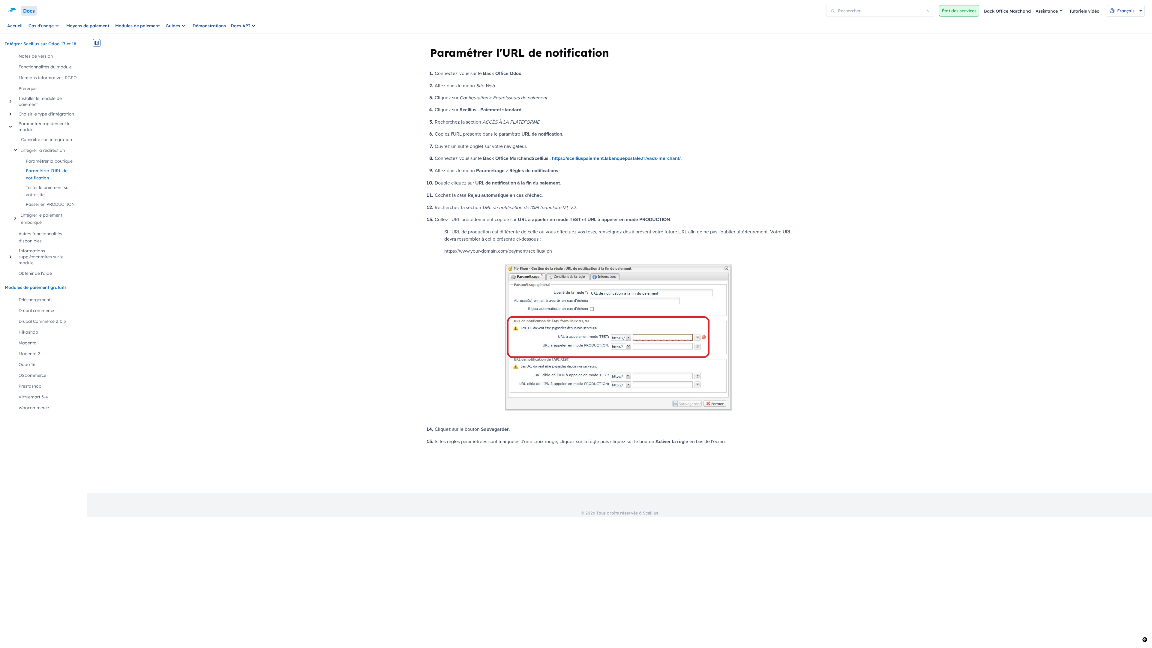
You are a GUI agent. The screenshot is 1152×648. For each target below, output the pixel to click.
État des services (959, 11)
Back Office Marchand (1007, 11)
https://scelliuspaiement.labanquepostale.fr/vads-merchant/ (616, 158)
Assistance (1047, 11)
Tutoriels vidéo (1084, 11)
